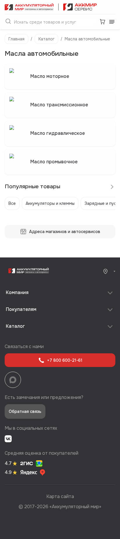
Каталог (46, 39)
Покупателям (21, 309)
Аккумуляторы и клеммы (50, 203)
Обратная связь (25, 411)
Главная (16, 39)
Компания (17, 292)
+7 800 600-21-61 (64, 360)
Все (12, 203)
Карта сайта (60, 496)
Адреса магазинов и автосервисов (64, 231)
